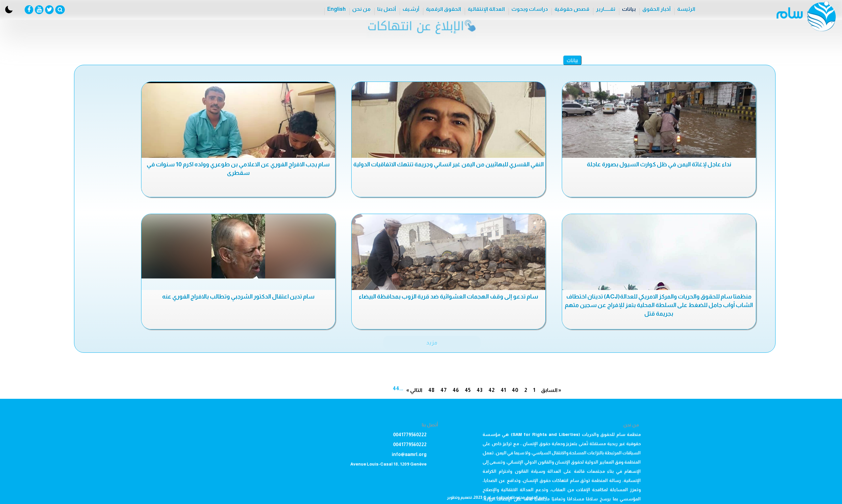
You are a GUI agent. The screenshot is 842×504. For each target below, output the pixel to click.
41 (503, 390)
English (336, 9)
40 (515, 390)
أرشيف (411, 9)
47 (443, 390)
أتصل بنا (386, 9)
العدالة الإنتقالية (486, 9)
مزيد (431, 342)
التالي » (414, 390)
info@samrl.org (409, 454)
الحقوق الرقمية (443, 9)
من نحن (361, 9)
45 (468, 390)
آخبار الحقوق (656, 9)
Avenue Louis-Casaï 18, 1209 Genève (388, 464)
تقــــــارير (605, 9)
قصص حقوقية (572, 9)
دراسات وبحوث (529, 9)
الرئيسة (686, 9)
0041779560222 (410, 434)
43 (480, 390)
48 (431, 390)
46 (456, 390)
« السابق (551, 390)
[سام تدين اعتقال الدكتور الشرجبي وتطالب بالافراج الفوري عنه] (238, 246)
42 (491, 390)
